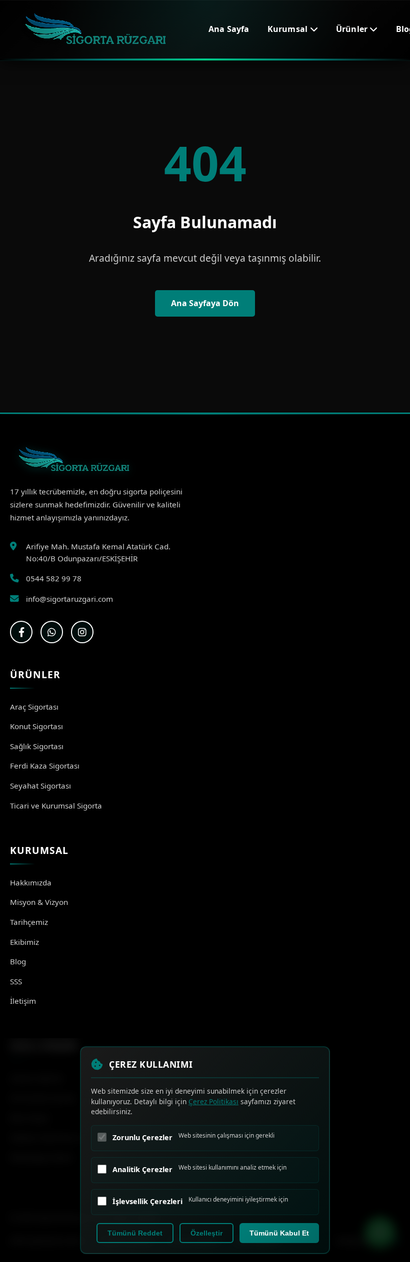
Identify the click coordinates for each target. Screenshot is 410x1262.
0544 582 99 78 (54, 578)
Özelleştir (206, 1233)
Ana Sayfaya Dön (205, 303)
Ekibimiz (24, 942)
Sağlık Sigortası (37, 746)
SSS (16, 981)
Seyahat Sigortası (40, 786)
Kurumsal (289, 28)
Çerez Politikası (213, 1101)
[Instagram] (82, 632)
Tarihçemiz (29, 922)
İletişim (23, 1001)
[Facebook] (21, 632)
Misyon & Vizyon (39, 902)
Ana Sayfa (229, 28)
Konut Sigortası (36, 726)
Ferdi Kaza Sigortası (45, 766)
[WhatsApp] (51, 632)
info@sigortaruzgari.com (69, 599)
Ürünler (353, 28)
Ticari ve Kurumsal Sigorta (56, 806)
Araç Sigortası (34, 707)
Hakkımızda (31, 882)
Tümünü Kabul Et (279, 1233)
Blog (18, 961)
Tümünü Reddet (135, 1233)
